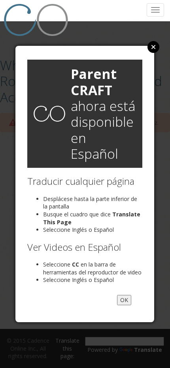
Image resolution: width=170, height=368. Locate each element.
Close (153, 47)
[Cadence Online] (38, 20)
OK (124, 300)
